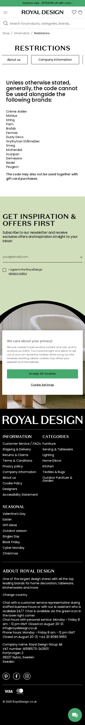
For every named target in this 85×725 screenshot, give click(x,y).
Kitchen (48, 466)
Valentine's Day (14, 513)
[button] (74, 12)
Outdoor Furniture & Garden (57, 479)
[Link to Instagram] (27, 676)
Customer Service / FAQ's (22, 443)
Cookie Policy (12, 483)
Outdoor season (15, 530)
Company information (19, 471)
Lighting (48, 454)
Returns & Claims (15, 454)
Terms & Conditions (17, 460)
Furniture (49, 443)
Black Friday (11, 542)
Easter (7, 519)
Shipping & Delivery (17, 449)
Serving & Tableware (57, 449)
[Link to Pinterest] (6, 676)
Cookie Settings (42, 385)
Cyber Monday (13, 547)
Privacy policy (13, 466)
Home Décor (51, 460)
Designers (10, 488)
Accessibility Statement (20, 494)
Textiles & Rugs (53, 471)
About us (9, 477)
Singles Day (11, 536)
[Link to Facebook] (16, 676)
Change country (15, 595)
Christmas (10, 553)
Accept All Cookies (42, 373)
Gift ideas (10, 525)
